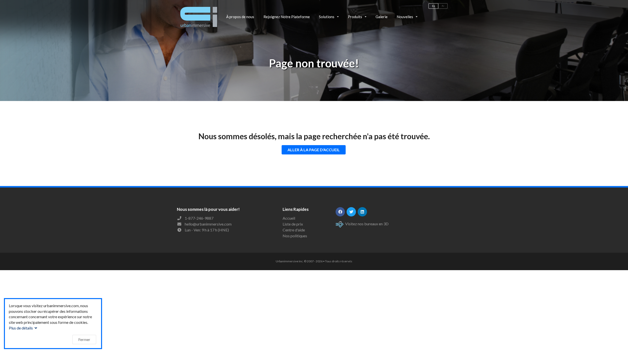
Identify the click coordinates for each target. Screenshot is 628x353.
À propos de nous (240, 16)
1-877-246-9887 (199, 218)
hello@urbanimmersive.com (208, 224)
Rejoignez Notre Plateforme (286, 16)
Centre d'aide (294, 229)
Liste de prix (293, 224)
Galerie (382, 16)
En (433, 6)
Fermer (84, 339)
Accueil (289, 218)
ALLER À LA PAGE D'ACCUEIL (314, 149)
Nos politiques (295, 235)
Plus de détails (21, 328)
